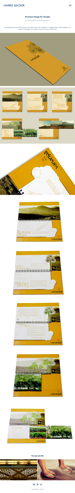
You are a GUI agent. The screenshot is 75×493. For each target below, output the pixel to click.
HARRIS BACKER (14, 5)
